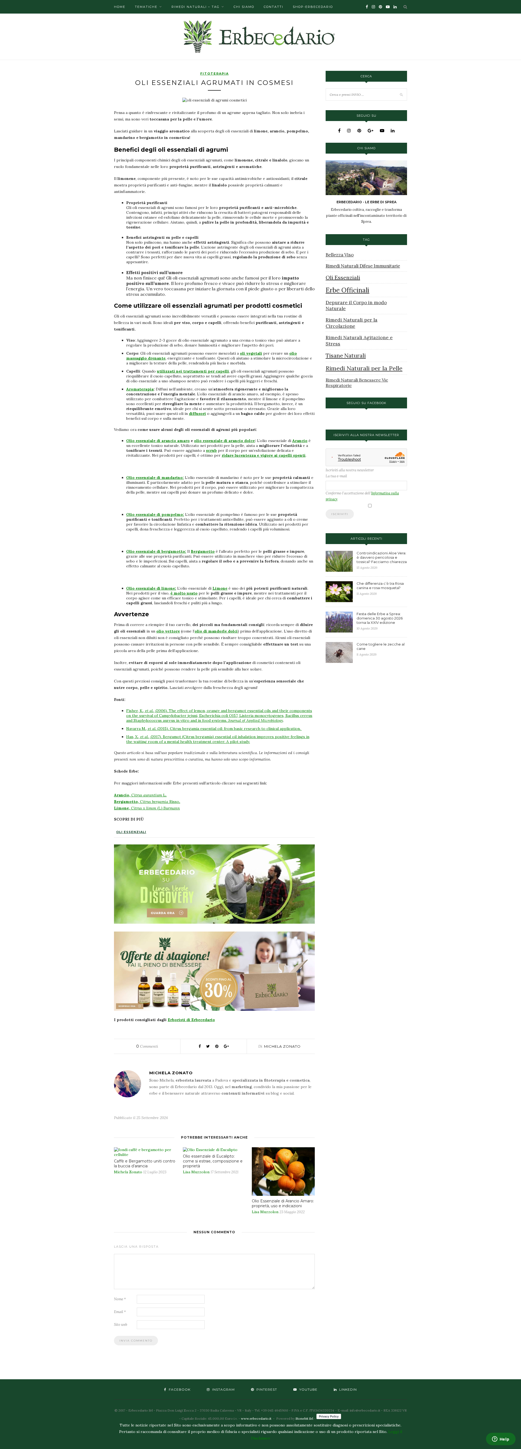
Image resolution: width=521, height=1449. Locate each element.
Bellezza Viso (340, 255)
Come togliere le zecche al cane (381, 646)
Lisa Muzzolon (196, 1172)
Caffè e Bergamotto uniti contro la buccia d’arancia (144, 1163)
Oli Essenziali (131, 832)
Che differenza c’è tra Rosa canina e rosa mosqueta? (380, 585)
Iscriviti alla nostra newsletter (350, 470)
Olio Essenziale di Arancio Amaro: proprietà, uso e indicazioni (283, 1203)
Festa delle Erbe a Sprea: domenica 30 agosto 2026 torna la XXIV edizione (380, 618)
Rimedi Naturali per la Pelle (364, 368)
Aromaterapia (140, 389)
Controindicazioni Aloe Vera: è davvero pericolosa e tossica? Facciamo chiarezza (382, 557)
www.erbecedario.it (256, 1418)
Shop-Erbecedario (313, 7)
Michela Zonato (282, 1046)
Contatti (273, 7)
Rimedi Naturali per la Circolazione (351, 323)
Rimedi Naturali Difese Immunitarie (363, 266)
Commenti (147, 1046)
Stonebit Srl (304, 1418)
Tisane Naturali (346, 355)
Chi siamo (244, 7)
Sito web (120, 1324)
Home (119, 7)
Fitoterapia (214, 73)
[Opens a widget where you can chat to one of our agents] (501, 1439)
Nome (120, 1299)
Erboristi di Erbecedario (191, 1019)
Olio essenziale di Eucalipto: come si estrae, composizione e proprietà (213, 1161)
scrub (211, 450)
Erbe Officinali (347, 290)
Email (120, 1312)
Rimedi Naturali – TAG (195, 7)
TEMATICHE (146, 7)
